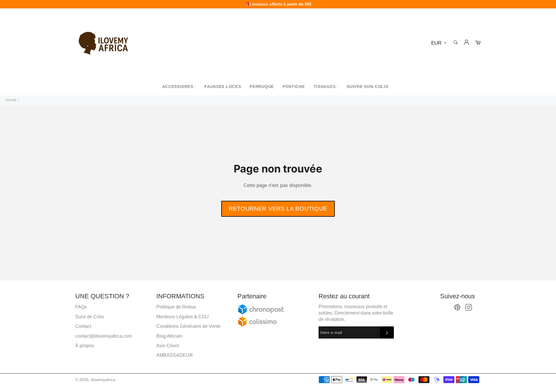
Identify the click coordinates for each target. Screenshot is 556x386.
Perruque (262, 86)
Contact (83, 326)
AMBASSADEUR (174, 355)
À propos (84, 345)
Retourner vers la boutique (278, 208)
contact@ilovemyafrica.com (103, 336)
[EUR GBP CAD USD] (438, 43)
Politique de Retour (176, 306)
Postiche (294, 86)
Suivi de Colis (89, 316)
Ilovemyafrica (103, 380)
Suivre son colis (367, 86)
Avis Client (167, 345)
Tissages (325, 86)
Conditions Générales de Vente (188, 326)
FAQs (81, 306)
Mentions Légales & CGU (182, 316)
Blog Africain (169, 336)
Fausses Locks (222, 86)
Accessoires (177, 86)
